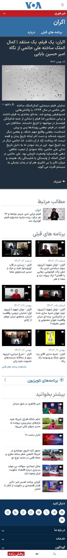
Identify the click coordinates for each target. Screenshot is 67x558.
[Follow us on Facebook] (62, 512)
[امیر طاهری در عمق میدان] (52, 408)
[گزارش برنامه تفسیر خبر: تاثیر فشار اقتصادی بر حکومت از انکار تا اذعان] (52, 486)
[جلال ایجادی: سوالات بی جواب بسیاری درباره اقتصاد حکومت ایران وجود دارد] (52, 470)
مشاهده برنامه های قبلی (14, 367)
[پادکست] (8, 512)
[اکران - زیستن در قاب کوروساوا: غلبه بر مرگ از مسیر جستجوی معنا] (17, 248)
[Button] (59, 182)
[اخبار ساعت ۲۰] (52, 439)
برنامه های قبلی (51, 32)
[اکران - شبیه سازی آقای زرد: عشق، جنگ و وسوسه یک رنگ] (50, 338)
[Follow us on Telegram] (54, 512)
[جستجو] (54, 554)
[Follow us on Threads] (23, 512)
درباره (31, 32)
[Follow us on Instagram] (31, 512)
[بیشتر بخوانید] (33, 13)
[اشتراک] (62, 520)
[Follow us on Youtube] (39, 512)
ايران (38, 210)
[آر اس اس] (15, 512)
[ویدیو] (37, 554)
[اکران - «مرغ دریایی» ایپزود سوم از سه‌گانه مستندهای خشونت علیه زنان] (17, 338)
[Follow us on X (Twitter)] (46, 512)
